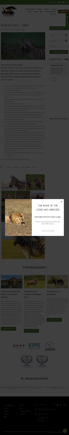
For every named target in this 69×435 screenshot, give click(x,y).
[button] (61, 201)
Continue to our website (47, 231)
